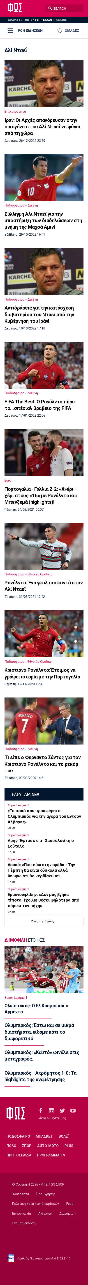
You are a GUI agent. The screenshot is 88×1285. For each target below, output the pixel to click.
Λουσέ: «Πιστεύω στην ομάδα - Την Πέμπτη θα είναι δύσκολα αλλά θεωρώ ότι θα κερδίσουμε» (41, 870)
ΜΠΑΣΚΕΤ (44, 1136)
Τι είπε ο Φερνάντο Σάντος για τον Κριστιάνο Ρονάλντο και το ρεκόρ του (43, 764)
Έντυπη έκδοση (24, 1223)
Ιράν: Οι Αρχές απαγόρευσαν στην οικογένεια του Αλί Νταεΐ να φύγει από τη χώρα (42, 126)
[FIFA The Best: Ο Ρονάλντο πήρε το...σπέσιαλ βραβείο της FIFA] (44, 365)
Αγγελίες (45, 1214)
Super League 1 (18, 805)
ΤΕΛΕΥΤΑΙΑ (24, 794)
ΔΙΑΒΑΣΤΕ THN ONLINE (37, 20)
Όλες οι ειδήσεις (42, 921)
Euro (8, 480)
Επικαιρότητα (15, 112)
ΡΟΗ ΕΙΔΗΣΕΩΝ (30, 31)
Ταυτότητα (20, 1194)
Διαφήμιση (67, 1214)
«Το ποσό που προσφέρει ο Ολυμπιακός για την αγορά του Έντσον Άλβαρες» (44, 816)
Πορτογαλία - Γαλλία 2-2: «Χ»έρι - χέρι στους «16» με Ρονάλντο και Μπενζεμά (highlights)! (41, 495)
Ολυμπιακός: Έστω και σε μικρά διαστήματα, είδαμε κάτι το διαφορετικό (39, 1031)
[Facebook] (40, 1110)
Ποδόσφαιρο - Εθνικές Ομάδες (28, 574)
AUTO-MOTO (48, 1146)
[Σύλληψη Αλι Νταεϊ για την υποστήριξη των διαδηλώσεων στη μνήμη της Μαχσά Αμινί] (44, 177)
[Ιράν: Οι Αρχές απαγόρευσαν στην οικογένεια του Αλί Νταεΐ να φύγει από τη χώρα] (44, 83)
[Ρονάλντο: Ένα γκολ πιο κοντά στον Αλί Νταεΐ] (44, 546)
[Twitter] (62, 1110)
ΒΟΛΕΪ (64, 1136)
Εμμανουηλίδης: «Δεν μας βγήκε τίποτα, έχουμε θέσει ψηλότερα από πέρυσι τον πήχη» (43, 900)
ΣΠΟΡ (26, 1146)
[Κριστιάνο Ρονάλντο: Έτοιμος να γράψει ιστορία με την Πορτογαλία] (44, 633)
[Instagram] (51, 1110)
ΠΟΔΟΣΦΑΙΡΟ (18, 1136)
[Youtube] (73, 1110)
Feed (69, 1204)
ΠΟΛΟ (11, 1146)
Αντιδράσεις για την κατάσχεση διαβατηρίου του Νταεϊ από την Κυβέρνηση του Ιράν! (39, 314)
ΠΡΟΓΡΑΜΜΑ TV (51, 1155)
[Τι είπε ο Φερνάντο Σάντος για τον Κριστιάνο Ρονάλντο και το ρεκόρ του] (44, 721)
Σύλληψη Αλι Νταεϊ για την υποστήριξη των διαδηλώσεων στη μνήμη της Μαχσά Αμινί (43, 220)
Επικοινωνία (21, 1214)
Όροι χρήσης (46, 1194)
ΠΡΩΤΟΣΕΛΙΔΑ (19, 1155)
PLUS (69, 1146)
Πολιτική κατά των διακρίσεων (35, 1204)
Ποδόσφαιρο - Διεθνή (21, 205)
